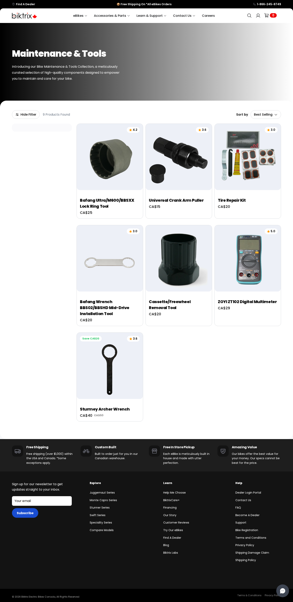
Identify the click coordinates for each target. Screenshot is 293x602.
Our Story (169, 515)
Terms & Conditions (249, 595)
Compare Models (102, 530)
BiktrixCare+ (171, 500)
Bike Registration (246, 530)
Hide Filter (28, 114)
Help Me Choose (174, 493)
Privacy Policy (244, 545)
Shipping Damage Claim (252, 553)
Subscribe (25, 513)
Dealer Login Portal (248, 493)
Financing (170, 508)
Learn (167, 483)
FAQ (238, 508)
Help (238, 483)
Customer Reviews (176, 523)
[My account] (258, 15)
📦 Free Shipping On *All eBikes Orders (144, 4)
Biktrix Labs (170, 553)
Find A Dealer (25, 4)
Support (240, 523)
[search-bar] (249, 15)
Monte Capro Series (103, 500)
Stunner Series (100, 508)
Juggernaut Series (102, 493)
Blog (166, 545)
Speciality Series (101, 523)
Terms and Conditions (250, 538)
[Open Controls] (282, 590)
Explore (95, 483)
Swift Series (97, 515)
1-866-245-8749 (269, 4)
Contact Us (243, 500)
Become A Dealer (247, 515)
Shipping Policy (245, 560)
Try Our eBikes (173, 530)
